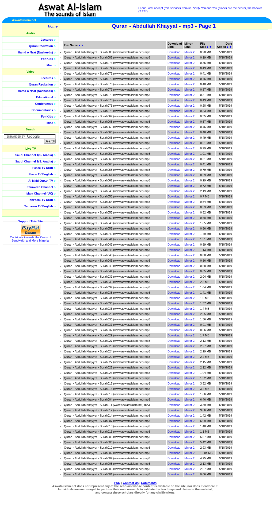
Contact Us (131, 482)
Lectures (47, 39)
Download (174, 52)
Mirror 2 (189, 52)
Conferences (44, 103)
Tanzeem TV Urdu (40, 199)
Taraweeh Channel (40, 187)
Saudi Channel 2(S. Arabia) (34, 161)
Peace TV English (41, 174)
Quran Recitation (41, 46)
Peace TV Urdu (42, 167)
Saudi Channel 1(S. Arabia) (34, 155)
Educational (44, 97)
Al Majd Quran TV (40, 180)
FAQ (117, 482)
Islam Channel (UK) (39, 193)
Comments (149, 482)
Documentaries (42, 110)
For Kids (47, 58)
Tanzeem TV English (38, 206)
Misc (50, 65)
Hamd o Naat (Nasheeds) (35, 52)
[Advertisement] (248, 120)
